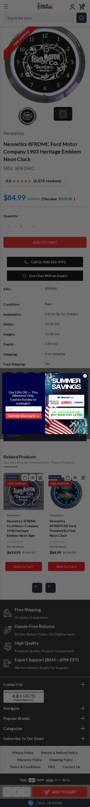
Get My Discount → (23, 415)
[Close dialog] (85, 376)
